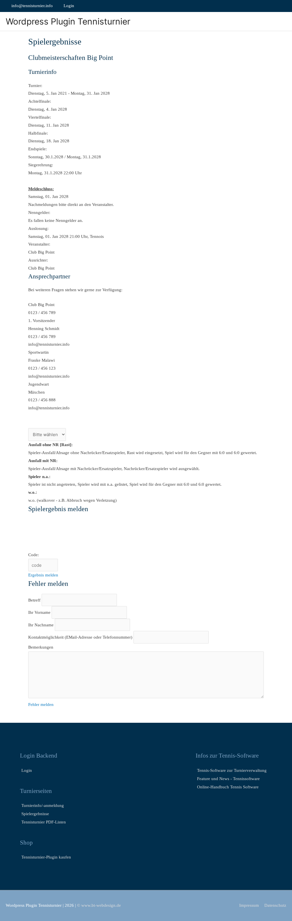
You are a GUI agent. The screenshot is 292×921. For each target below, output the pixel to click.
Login (68, 5)
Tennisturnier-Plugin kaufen (46, 857)
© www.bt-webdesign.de (99, 905)
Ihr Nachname (41, 625)
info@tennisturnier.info (32, 5)
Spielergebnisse (35, 813)
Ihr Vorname (40, 612)
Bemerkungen (40, 647)
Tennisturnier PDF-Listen (43, 822)
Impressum (249, 905)
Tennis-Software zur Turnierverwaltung (232, 770)
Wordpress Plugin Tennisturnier (68, 21)
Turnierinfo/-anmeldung (42, 805)
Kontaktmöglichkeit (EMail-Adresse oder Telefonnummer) (80, 637)
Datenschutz (275, 905)
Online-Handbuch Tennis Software (228, 787)
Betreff (35, 600)
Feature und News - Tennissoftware (228, 778)
